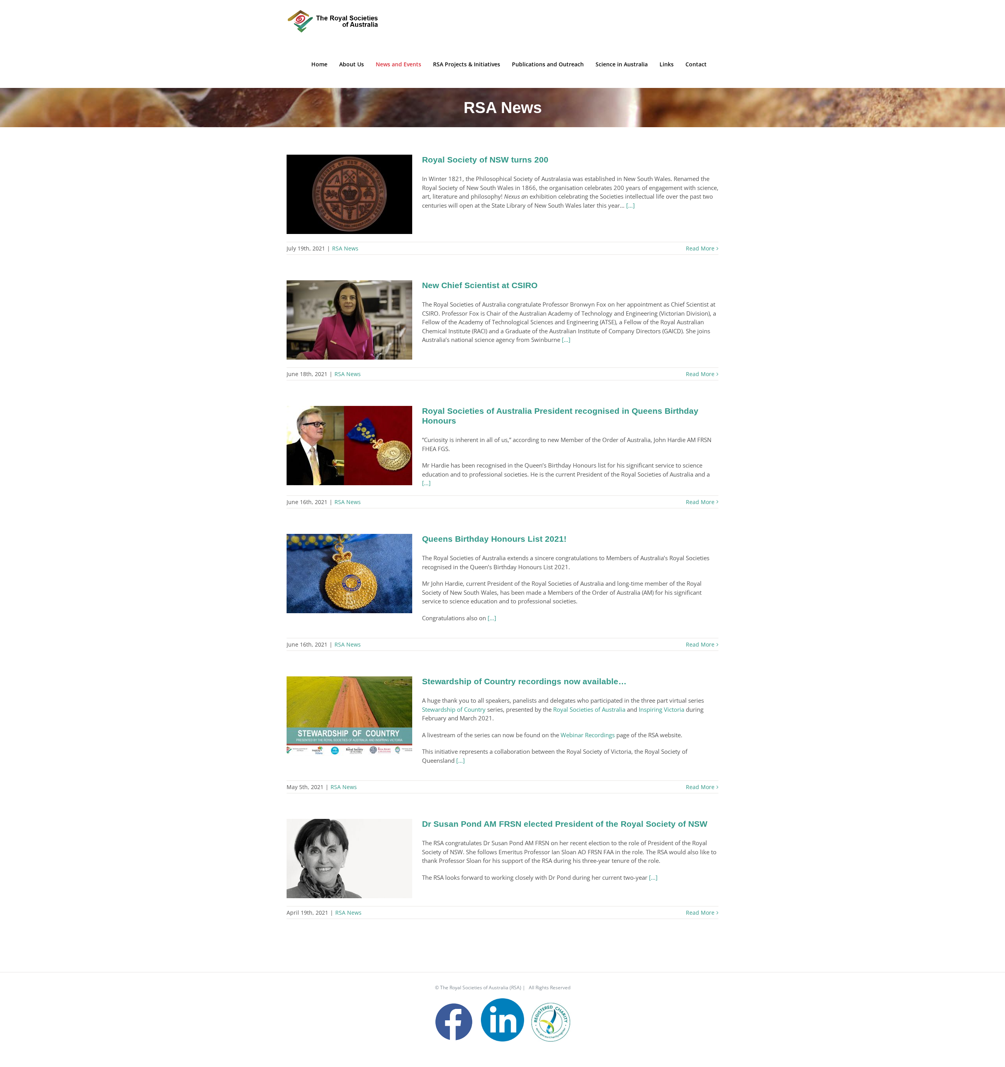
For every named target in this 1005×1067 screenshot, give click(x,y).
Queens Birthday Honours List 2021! (494, 538)
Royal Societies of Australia (589, 709)
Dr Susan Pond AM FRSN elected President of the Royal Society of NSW (564, 823)
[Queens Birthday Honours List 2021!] (349, 573)
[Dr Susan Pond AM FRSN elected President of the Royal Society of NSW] (349, 858)
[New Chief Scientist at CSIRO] (349, 320)
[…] (630, 205)
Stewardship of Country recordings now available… (524, 681)
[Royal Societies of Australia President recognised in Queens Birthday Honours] (349, 445)
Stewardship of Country (454, 709)
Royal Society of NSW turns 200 (485, 159)
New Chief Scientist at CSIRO (479, 285)
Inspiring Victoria (661, 709)
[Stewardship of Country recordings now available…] (349, 716)
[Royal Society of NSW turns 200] (349, 194)
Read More (700, 248)
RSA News (345, 248)
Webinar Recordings (588, 735)
